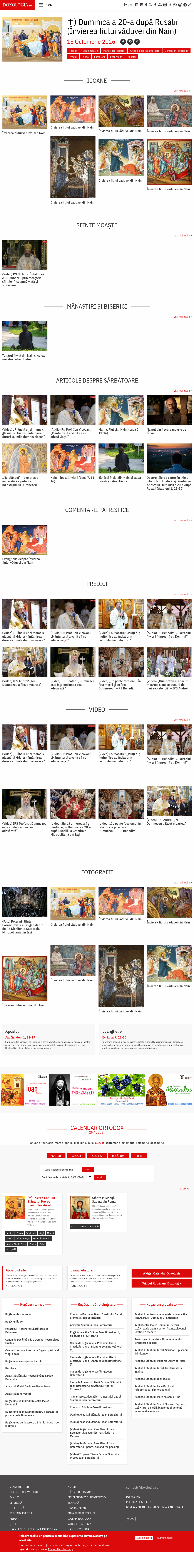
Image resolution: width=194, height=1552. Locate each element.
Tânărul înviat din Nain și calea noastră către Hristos (23, 357)
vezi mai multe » (183, 91)
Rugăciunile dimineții (18, 1314)
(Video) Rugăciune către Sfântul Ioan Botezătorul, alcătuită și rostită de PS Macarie (92, 1432)
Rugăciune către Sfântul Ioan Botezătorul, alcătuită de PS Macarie (95, 1334)
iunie (83, 1143)
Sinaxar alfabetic (79, 1508)
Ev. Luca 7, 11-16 (114, 1037)
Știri (13, 1524)
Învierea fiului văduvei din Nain (23, 133)
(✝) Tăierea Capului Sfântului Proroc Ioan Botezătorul (41, 1201)
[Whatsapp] (130, 42)
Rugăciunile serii (15, 1321)
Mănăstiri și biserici (114, 50)
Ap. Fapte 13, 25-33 (14, 1286)
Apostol (132, 57)
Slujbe (139, 1156)
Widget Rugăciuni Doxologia (161, 1283)
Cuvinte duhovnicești (24, 1492)
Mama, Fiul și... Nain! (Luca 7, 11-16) (119, 431)
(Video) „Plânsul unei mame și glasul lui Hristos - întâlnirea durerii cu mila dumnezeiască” (23, 433)
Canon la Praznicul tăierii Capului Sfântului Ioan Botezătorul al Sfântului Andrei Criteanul (95, 1385)
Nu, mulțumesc (164, 1537)
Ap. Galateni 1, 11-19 (20, 1037)
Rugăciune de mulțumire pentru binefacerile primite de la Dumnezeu (32, 1413)
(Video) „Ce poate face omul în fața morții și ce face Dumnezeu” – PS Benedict (120, 684)
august (99, 1143)
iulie (91, 1143)
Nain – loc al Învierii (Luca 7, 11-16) (72, 479)
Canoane (76, 1156)
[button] (45, 5)
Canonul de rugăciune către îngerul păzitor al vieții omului (32, 1352)
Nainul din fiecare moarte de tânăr (166, 431)
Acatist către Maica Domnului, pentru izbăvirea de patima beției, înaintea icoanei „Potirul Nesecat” (160, 1328)
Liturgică (16, 1502)
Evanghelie (116, 57)
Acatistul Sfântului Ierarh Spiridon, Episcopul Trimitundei (161, 1351)
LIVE (130, 4)
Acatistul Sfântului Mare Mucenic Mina (157, 1397)
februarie (47, 1143)
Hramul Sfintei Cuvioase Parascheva (33, 1529)
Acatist (10, 1233)
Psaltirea (10, 1368)
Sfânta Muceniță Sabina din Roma (104, 1199)
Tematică (73, 1502)
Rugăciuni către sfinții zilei (97, 1304)
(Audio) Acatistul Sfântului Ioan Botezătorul (96, 1414)
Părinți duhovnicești (82, 1492)
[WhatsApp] (175, 4)
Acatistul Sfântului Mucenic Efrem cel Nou (160, 1361)
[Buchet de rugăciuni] (146, 4)
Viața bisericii (19, 1486)
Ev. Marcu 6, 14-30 (78, 1286)
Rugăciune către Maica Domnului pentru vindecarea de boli (158, 1341)
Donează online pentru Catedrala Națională (154, 1507)
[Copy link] (137, 42)
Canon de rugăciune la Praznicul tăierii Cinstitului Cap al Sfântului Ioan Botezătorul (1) (96, 1346)
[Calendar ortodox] (137, 4)
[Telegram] (185, 4)
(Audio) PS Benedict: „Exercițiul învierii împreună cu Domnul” (169, 634)
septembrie (112, 1143)
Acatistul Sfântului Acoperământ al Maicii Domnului (29, 1377)
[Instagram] (165, 4)
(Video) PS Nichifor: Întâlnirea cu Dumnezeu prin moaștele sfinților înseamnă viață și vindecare (23, 279)
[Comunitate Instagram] (180, 4)
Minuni (50, 1233)
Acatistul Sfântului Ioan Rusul (152, 1379)
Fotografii (99, 57)
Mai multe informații (60, 1549)
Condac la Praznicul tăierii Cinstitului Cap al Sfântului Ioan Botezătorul (96, 1316)
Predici (73, 57)
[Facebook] (155, 4)
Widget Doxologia (79, 1524)
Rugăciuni (118, 1156)
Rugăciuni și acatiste (162, 1304)
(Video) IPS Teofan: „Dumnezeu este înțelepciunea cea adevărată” (72, 684)
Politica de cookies (138, 1502)
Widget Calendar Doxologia (162, 1273)
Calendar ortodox (97, 1129)
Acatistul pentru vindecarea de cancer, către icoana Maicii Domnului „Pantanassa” (161, 1316)
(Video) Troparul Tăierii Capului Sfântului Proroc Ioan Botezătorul (94, 1455)
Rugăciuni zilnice (32, 1304)
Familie (14, 1497)
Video (85, 57)
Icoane (73, 50)
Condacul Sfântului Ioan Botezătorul (91, 1407)
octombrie (128, 1143)
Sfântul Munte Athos (16, 1243)
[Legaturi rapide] (190, 4)
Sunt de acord (144, 1537)
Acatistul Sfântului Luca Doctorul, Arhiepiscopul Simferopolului (154, 1387)
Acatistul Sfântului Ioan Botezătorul (91, 1325)
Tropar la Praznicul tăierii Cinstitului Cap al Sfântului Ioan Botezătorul (95, 1398)
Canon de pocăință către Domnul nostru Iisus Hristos (32, 1341)
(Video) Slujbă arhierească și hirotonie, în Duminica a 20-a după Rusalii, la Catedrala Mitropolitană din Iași (70, 829)
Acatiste (56, 1156)
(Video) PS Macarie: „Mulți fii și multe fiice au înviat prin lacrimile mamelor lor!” (120, 636)
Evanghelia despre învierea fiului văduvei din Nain (21, 560)
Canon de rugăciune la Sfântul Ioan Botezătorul (91, 1373)
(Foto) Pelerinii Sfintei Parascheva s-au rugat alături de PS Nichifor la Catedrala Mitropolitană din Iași (22, 927)
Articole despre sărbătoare (144, 50)
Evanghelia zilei (81, 1270)
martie (59, 1143)
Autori (72, 1486)
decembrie (157, 1143)
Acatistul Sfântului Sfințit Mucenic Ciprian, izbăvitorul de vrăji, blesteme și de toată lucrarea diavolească (160, 1407)
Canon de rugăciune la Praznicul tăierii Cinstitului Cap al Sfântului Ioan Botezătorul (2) (96, 1360)
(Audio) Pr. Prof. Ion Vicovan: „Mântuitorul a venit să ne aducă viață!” (70, 433)
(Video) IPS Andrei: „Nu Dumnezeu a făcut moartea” (22, 682)
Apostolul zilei (16, 1270)
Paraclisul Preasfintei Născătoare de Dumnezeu (26, 1330)
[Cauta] (150, 4)
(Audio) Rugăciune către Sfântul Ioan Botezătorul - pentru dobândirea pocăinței (95, 1445)
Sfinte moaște (90, 50)
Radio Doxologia (78, 1529)
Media (13, 1518)
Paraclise (97, 1156)
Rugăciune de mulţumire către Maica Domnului (27, 1402)
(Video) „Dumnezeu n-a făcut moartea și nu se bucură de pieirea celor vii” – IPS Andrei (167, 684)
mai (76, 1143)
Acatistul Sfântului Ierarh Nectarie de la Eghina (158, 1369)
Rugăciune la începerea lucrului (24, 1361)
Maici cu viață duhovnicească (87, 1497)
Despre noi (133, 1496)
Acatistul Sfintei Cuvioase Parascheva (27, 1386)
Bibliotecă (17, 1508)
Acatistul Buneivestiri (18, 1393)
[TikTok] (170, 4)
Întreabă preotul (21, 1513)
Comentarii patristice (176, 50)
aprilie (69, 1143)
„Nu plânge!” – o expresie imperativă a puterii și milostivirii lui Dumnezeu (20, 481)
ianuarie (35, 1143)
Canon (20, 1233)
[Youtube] (160, 4)
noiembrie (142, 1143)
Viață (41, 1233)
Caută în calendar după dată (55, 1177)
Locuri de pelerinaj (42, 1238)
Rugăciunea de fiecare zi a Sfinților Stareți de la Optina (32, 1424)
